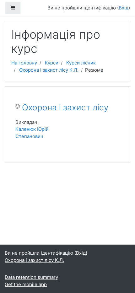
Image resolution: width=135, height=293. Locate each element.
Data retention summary (31, 277)
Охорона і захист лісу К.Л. (48, 70)
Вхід (123, 8)
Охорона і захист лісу (65, 107)
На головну (24, 63)
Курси (51, 63)
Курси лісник (81, 63)
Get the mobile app (26, 284)
